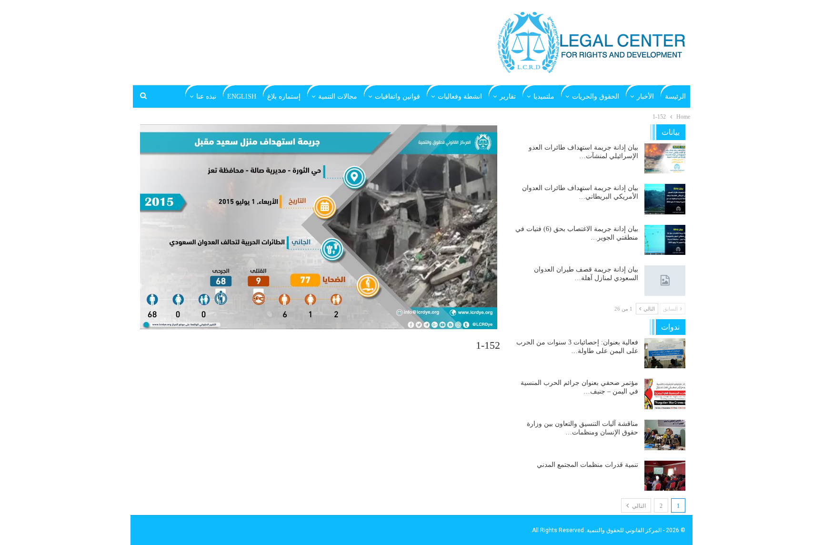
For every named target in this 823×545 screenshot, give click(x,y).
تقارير (508, 96)
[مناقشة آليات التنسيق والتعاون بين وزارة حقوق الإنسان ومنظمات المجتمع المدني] (664, 435)
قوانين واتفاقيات (397, 96)
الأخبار (645, 96)
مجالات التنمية (337, 96)
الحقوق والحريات (595, 96)
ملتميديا (543, 96)
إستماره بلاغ (284, 96)
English (241, 96)
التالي (638, 506)
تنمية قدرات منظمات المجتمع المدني (587, 464)
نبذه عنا (206, 96)
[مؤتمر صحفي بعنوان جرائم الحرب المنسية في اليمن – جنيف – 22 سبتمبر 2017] (664, 394)
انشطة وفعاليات (460, 96)
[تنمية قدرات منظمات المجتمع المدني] (664, 476)
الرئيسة (675, 96)
